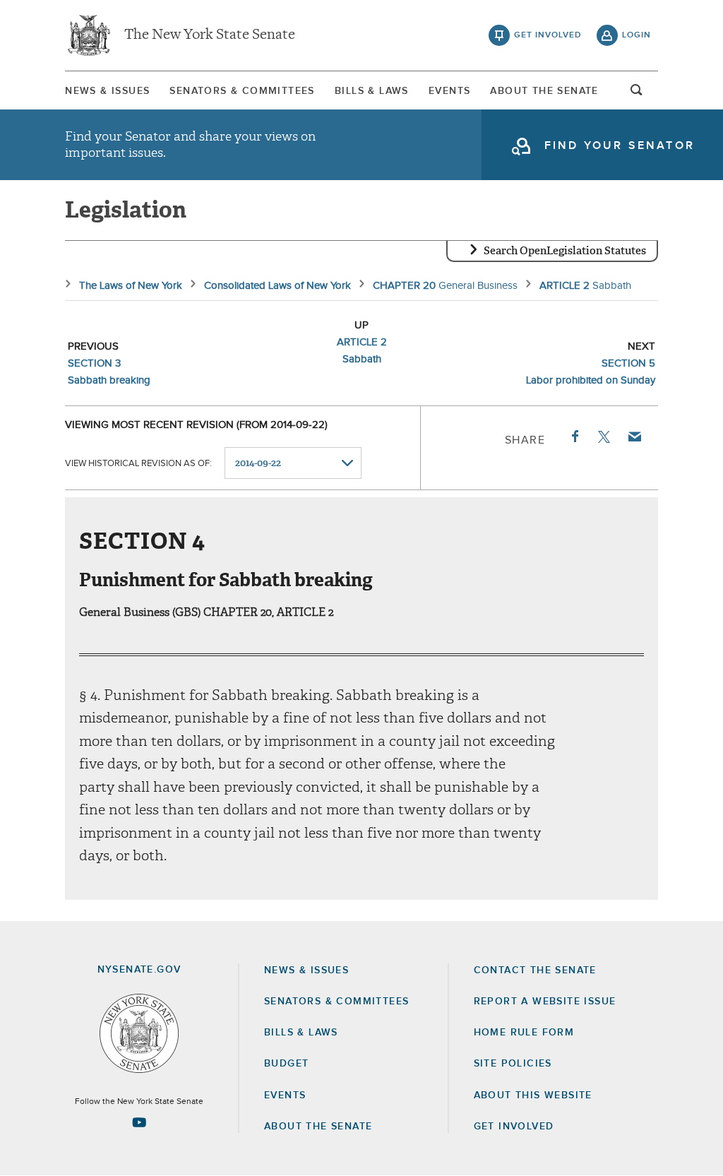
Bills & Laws (372, 91)
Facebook (574, 436)
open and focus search (636, 94)
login (636, 35)
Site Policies (513, 1064)
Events (449, 91)
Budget (286, 1064)
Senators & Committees (241, 91)
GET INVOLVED (514, 1127)
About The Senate (544, 91)
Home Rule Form (524, 1033)
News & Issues (107, 91)
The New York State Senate (209, 35)
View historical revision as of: (138, 463)
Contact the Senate (535, 970)
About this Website (533, 1095)
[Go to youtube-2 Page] (139, 1122)
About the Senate (318, 1127)
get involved (548, 35)
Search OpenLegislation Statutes (565, 251)
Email (634, 436)
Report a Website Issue (545, 1001)
